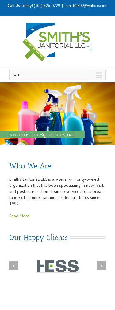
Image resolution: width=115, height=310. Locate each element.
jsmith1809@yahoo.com (86, 5)
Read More (19, 216)
